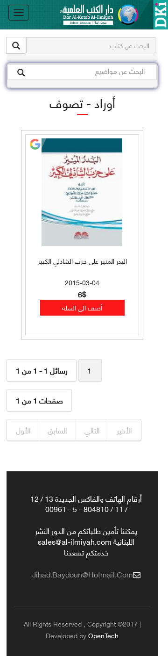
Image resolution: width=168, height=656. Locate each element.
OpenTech (103, 635)
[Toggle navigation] (18, 13)
